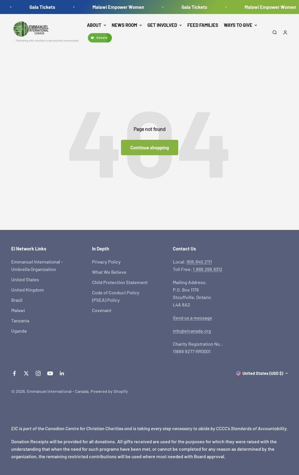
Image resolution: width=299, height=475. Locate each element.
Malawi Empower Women (115, 7)
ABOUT (94, 25)
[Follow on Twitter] (26, 373)
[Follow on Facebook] (14, 373)
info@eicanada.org (192, 331)
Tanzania (20, 320)
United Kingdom (27, 289)
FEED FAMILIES (202, 25)
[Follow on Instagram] (38, 373)
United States (25, 279)
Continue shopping (149, 147)
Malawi (18, 310)
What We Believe (109, 272)
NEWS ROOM (124, 25)
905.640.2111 (199, 261)
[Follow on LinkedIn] (62, 373)
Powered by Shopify (109, 391)
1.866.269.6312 (207, 269)
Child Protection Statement (120, 282)
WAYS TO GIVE (238, 25)
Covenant (101, 310)
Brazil (16, 300)
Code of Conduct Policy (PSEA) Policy (115, 296)
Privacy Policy (106, 261)
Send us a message (192, 317)
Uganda (19, 331)
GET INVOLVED (162, 25)
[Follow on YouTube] (50, 373)
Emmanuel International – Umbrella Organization (37, 265)
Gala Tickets (39, 7)
